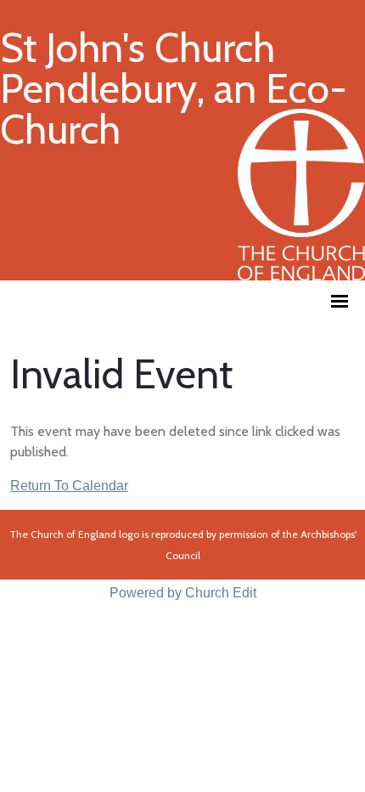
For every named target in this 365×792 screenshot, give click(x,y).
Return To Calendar (69, 485)
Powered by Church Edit (183, 593)
